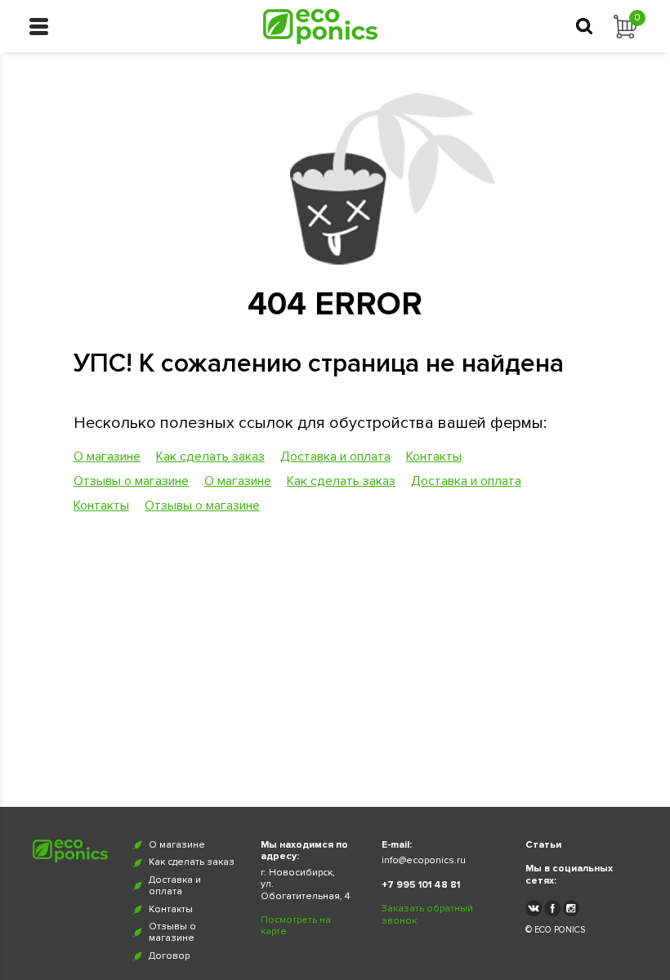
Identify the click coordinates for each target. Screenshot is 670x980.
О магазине (107, 456)
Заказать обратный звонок (427, 914)
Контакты (434, 456)
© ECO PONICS (555, 929)
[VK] (533, 908)
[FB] (552, 908)
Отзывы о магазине (131, 481)
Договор (169, 956)
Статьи (543, 845)
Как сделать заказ (210, 456)
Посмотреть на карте (296, 926)
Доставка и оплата (335, 456)
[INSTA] (571, 908)
